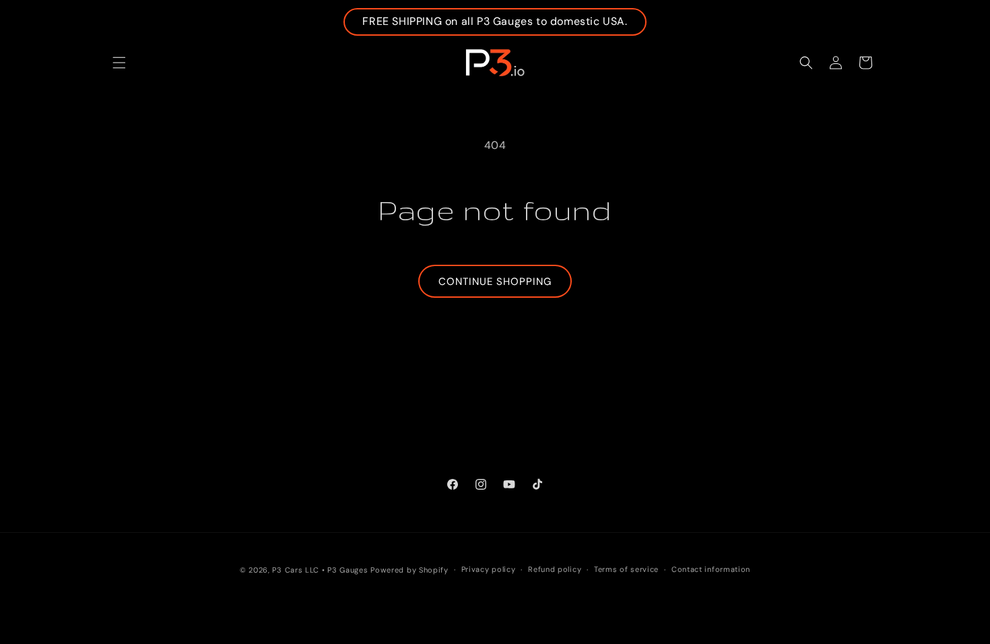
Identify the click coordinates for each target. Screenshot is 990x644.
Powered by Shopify (409, 570)
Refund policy (554, 569)
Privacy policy (488, 569)
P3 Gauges (347, 570)
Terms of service (626, 569)
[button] (119, 62)
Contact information (710, 569)
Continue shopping (495, 281)
